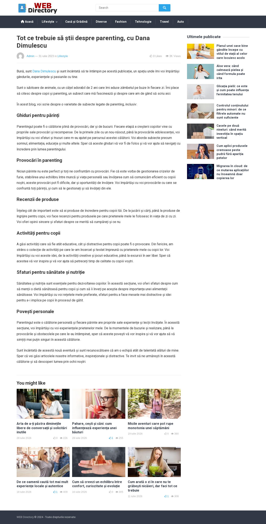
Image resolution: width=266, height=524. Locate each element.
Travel (164, 22)
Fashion (121, 22)
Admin (30, 56)
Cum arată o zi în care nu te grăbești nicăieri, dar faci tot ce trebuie (152, 486)
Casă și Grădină (76, 22)
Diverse (101, 22)
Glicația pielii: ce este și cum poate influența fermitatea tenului (233, 90)
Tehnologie (143, 22)
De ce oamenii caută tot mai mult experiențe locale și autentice (42, 484)
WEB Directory (25, 517)
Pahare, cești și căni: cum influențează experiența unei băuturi (94, 428)
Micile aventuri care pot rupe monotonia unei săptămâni (150, 426)
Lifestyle (48, 22)
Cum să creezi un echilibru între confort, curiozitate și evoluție (97, 484)
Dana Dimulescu (44, 71)
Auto (180, 22)
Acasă (28, 22)
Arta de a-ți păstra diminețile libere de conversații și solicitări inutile (42, 428)
